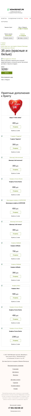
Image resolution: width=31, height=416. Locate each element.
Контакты (15, 375)
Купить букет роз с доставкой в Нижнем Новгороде (14, 46)
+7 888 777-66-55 (23, 29)
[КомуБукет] (15, 11)
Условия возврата (15, 385)
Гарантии (15, 382)
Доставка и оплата (23, 38)
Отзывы (16, 388)
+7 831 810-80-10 (15, 408)
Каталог (3, 44)
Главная (3, 43)
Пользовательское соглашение (15, 365)
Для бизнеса (15, 372)
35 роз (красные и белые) (8, 48)
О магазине (15, 369)
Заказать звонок (8, 38)
